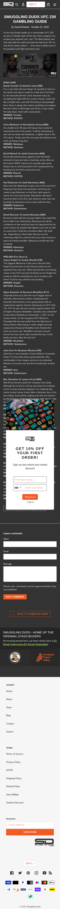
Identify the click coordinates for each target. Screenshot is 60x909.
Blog (8, 715)
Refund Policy (13, 786)
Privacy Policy (13, 762)
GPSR (9, 770)
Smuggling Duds (34, 907)
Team (9, 707)
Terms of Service (14, 754)
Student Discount (14, 802)
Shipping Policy (14, 778)
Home (9, 691)
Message (7, 564)
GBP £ (29, 863)
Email (5, 551)
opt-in (31, 502)
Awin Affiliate (12, 794)
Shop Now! (30, 497)
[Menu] (55, 4)
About (9, 699)
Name (6, 539)
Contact (10, 723)
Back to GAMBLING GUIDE (32, 614)
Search (9, 731)
